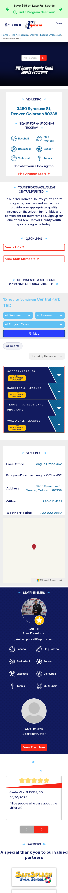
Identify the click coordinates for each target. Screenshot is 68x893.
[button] (35, 484)
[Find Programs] (43, 58)
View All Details (20, 484)
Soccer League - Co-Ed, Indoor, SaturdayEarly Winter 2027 (28, 526)
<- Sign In (14, 25)
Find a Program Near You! (36, 12)
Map (36, 333)
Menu (59, 23)
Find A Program (19, 34)
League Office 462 (50, 34)
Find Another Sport (32, 174)
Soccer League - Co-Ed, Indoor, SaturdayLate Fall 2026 (28, 396)
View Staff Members (20, 259)
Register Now (19, 472)
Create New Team (23, 497)
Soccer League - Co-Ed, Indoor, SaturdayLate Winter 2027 (28, 656)
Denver (34, 34)
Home (5, 34)
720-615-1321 (52, 885)
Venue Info (13, 247)
